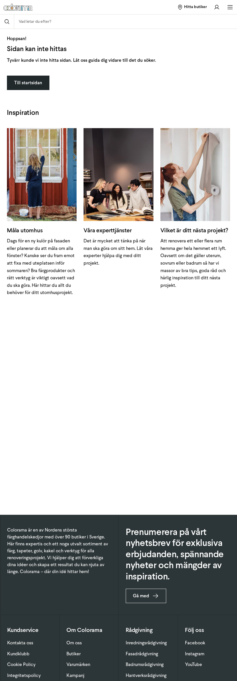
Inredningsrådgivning (146, 643)
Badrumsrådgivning (145, 664)
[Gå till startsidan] (43, 7)
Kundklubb (18, 654)
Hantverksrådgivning (146, 675)
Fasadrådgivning (142, 654)
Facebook (195, 643)
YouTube (193, 664)
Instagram (194, 654)
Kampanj (75, 675)
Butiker (73, 654)
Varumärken (78, 664)
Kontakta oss (20, 643)
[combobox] (125, 21)
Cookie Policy (21, 664)
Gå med (141, 596)
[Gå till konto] (216, 7)
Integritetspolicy (24, 675)
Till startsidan (28, 83)
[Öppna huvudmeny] (230, 7)
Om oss (74, 643)
